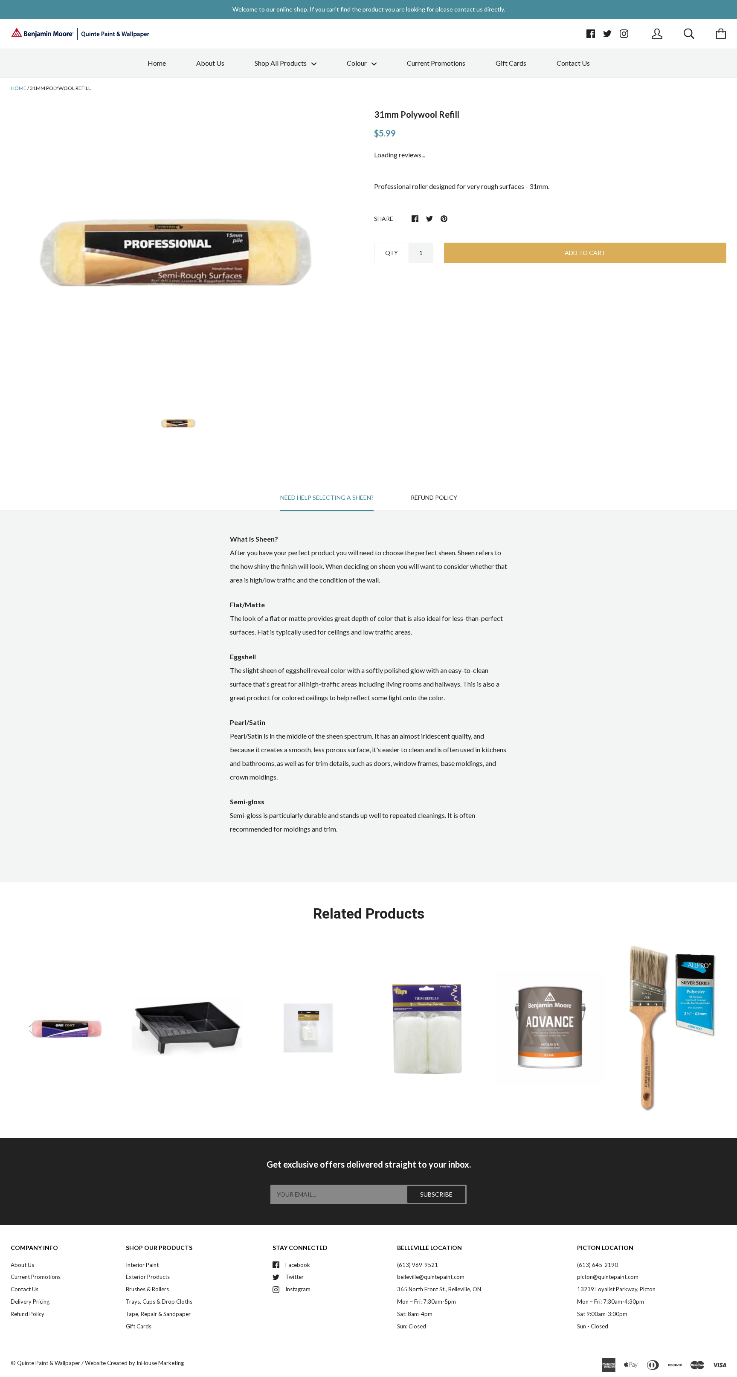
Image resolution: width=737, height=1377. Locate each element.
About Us (210, 63)
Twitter (294, 1276)
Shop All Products (281, 63)
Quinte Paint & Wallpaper (48, 1363)
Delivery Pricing (30, 1301)
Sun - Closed (592, 1326)
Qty (391, 252)
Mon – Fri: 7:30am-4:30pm (610, 1301)
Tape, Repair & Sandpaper (158, 1313)
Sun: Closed (411, 1326)
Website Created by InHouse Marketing (134, 1363)
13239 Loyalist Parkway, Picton (616, 1289)
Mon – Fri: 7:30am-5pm (426, 1301)
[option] (178, 249)
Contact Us (573, 63)
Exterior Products (148, 1276)
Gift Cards (511, 63)
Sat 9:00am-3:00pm (602, 1313)
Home (157, 63)
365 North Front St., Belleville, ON (439, 1289)
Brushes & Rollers (147, 1289)
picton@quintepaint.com (607, 1276)
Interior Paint (142, 1264)
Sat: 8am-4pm (414, 1313)
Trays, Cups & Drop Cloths (159, 1301)
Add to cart (585, 252)
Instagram (297, 1289)
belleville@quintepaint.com (430, 1276)
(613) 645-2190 (597, 1264)
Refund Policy (27, 1313)
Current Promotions (436, 63)
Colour (357, 63)
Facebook (297, 1264)
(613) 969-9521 (417, 1264)
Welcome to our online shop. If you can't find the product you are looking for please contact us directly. (368, 9)
